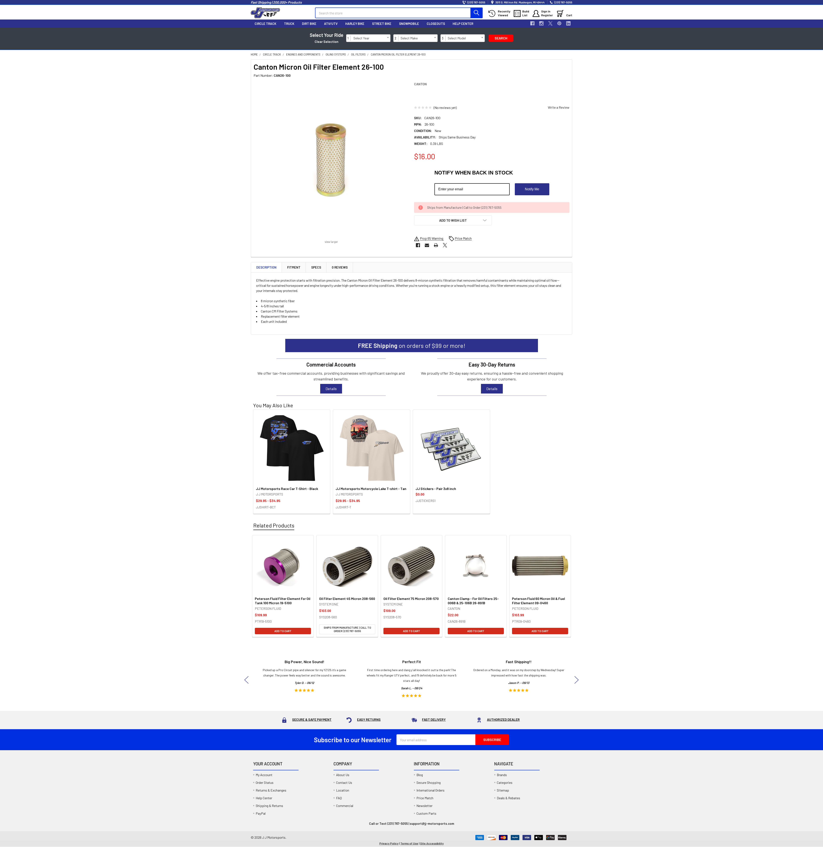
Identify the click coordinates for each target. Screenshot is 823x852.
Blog (419, 775)
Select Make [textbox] (409, 38)
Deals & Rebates (508, 798)
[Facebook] (532, 23)
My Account (264, 775)
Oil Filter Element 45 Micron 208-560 (347, 599)
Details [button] (331, 388)
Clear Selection (326, 41)
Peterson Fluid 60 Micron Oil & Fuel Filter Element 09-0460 (538, 601)
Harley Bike (354, 24)
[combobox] (371, 38)
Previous (246, 679)
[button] (453, 220)
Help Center (463, 24)
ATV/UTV (331, 24)
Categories (504, 782)
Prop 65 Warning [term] (432, 238)
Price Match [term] (463, 238)
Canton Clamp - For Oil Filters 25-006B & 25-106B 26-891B (473, 601)
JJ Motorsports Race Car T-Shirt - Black (287, 489)
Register (547, 15)
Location (342, 790)
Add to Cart (282, 631)
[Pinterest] (559, 23)
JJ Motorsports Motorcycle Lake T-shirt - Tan (371, 489)
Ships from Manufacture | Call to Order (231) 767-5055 (347, 629)
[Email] (427, 245)
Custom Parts (426, 813)
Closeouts (436, 24)
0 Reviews (340, 267)
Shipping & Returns (269, 806)
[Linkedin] (568, 23)
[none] (331, 159)
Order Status (264, 782)
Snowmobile (409, 24)
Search (501, 38)
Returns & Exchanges (271, 790)
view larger (331, 241)
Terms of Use (409, 843)
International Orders (430, 790)
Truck (289, 24)
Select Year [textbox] (361, 38)
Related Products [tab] (273, 525)
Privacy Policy (388, 843)
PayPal (261, 813)
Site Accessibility (432, 843)
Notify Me (532, 189)
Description (266, 267)
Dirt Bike (309, 24)
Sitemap (503, 790)
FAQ (339, 798)
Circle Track (265, 24)
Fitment (293, 267)
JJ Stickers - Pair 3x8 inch (436, 489)
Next (576, 679)
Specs (316, 267)
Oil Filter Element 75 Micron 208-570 (411, 599)
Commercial (344, 806)
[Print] (436, 245)
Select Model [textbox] (457, 38)
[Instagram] (541, 23)
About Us (342, 775)
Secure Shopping (428, 782)
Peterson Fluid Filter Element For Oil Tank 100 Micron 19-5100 (282, 601)
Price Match (424, 798)
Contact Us (344, 782)
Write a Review (558, 107)
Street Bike (381, 24)
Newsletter (424, 806)
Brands (502, 775)
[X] (550, 23)
